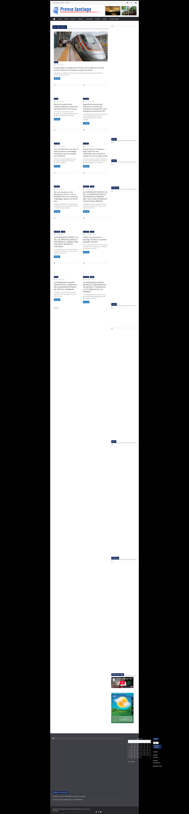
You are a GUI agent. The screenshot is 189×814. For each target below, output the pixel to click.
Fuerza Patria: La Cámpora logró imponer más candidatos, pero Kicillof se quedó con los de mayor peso (95, 152)
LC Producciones (114, 19)
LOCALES (66, 19)
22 (133, 754)
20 (149, 751)
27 (149, 754)
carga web (93, 234)
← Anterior (55, 308)
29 (133, 757)
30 (136, 757)
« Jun (129, 761)
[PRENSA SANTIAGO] (54, 19)
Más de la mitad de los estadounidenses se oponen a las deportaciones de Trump (66, 106)
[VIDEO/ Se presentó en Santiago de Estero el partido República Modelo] (95, 224)
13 (149, 748)
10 (139, 748)
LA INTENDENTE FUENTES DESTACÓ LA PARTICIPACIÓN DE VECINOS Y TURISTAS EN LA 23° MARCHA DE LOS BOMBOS (94, 287)
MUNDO (105, 19)
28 (129, 757)
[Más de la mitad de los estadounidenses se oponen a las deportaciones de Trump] (66, 91)
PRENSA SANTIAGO (66, 809)
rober (63, 65)
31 (139, 757)
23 (136, 754)
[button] (83, 19)
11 (142, 748)
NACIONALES (89, 19)
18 (142, 751)
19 (146, 751)
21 (129, 754)
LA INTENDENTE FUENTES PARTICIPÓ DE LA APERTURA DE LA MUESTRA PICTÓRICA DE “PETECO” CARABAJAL (65, 286)
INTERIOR (80, 19)
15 (133, 751)
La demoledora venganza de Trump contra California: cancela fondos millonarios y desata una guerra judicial (79, 68)
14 (129, 751)
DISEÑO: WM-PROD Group (77, 809)
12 (146, 748)
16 (136, 751)
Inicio (59, 19)
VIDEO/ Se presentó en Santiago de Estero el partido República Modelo (95, 239)
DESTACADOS (86, 186)
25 (142, 754)
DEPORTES (97, 19)
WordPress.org (157, 766)
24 (139, 754)
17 (139, 751)
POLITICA (73, 19)
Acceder (155, 752)
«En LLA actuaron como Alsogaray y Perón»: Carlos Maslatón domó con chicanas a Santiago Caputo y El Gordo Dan (66, 196)
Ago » (133, 761)
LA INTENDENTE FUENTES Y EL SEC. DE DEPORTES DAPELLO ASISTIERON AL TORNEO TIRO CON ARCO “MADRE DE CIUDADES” (66, 242)
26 (146, 754)
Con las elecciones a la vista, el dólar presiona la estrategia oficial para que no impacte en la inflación (66, 152)
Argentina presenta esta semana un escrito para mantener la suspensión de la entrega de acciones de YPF (95, 107)
